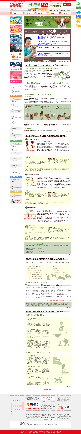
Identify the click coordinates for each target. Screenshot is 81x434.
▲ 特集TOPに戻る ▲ (47, 389)
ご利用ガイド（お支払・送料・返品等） (48, 1)
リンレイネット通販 (28, 432)
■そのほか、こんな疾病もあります (45, 44)
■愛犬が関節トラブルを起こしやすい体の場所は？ (48, 36)
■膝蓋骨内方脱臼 (41, 43)
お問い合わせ (59, 1)
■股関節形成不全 (48, 43)
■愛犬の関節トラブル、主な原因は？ (45, 38)
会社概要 (36, 431)
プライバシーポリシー (57, 431)
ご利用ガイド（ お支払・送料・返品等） (27, 431)
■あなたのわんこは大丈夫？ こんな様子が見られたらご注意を (51, 48)
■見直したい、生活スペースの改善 (45, 55)
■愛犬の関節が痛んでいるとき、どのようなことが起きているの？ (51, 37)
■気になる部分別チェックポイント (45, 49)
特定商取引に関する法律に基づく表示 (45, 431)
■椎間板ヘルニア (56, 43)
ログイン (68, 1)
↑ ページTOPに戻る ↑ (67, 131)
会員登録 (64, 1)
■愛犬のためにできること (43, 54)
